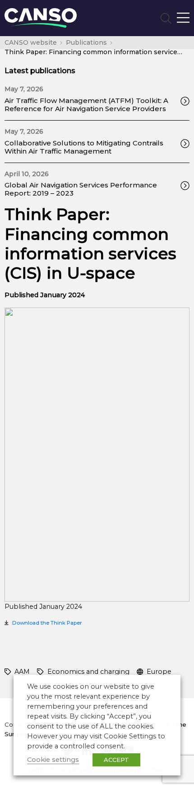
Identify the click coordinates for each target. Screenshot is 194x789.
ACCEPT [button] (116, 759)
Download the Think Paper (47, 623)
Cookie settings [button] (53, 760)
